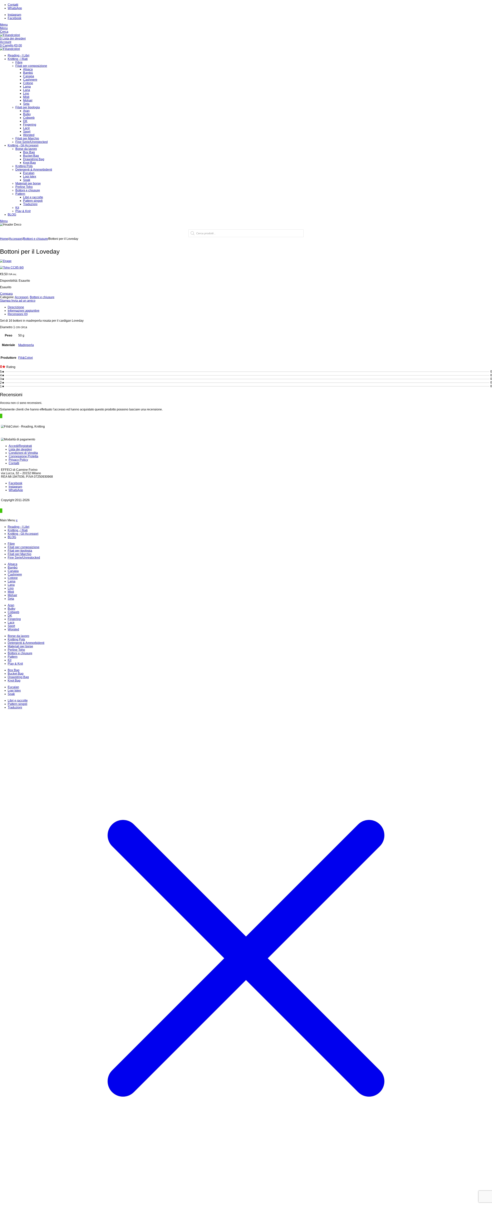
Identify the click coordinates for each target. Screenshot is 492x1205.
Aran (26, 110)
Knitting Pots (24, 166)
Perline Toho (24, 187)
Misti (26, 97)
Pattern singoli (33, 200)
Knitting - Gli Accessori (23, 145)
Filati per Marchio (27, 138)
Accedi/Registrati (20, 446)
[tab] (250, 307)
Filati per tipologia (27, 107)
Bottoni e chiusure (27, 190)
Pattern (20, 193)
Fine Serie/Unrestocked (31, 142)
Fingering (29, 124)
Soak (26, 180)
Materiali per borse (28, 183)
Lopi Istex (29, 176)
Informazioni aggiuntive (23, 310)
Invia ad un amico (23, 300)
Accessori (15, 238)
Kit (17, 207)
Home (4, 238)
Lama (27, 86)
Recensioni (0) (18, 314)
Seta (26, 103)
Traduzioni (30, 204)
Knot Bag (29, 162)
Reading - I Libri (18, 55)
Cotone (28, 83)
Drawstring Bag (33, 159)
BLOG (12, 214)
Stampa (5, 300)
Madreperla (26, 345)
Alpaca (28, 69)
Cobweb (29, 117)
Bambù (28, 72)
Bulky (27, 114)
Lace (26, 128)
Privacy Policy (18, 459)
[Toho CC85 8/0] (246, 267)
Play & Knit (23, 211)
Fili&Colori (25, 357)
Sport (26, 131)
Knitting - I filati (18, 59)
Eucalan (28, 173)
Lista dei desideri (20, 449)
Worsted (28, 135)
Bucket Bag (31, 155)
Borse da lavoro (26, 148)
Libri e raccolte (33, 197)
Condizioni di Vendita (23, 452)
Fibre (18, 62)
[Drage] (246, 261)
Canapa (28, 76)
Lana (26, 90)
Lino (26, 93)
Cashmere (30, 79)
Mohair (27, 100)
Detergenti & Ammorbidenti (33, 169)
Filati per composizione (31, 65)
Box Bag (29, 152)
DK (25, 121)
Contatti (14, 463)
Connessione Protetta (23, 456)
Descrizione (16, 307)
